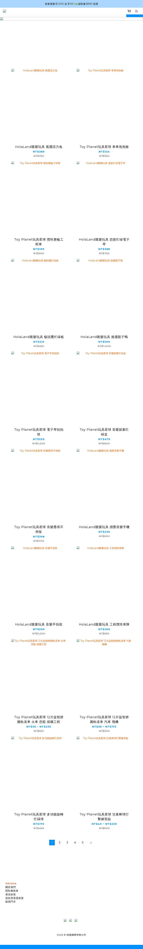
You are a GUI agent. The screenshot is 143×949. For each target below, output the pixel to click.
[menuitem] (52, 842)
